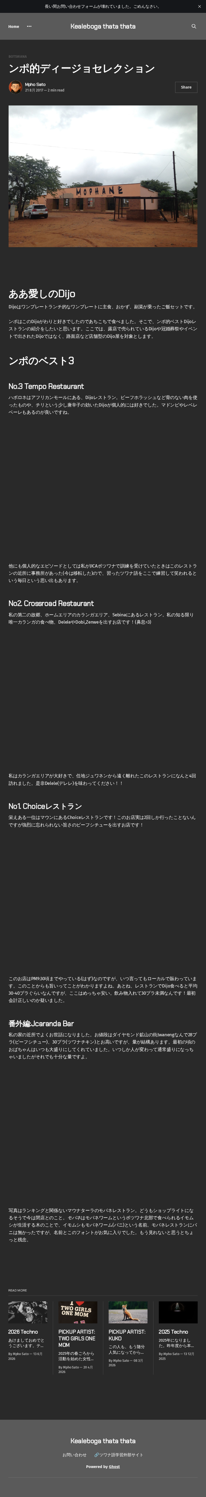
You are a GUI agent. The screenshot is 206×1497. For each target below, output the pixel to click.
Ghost (114, 1466)
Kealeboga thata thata (103, 26)
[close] (199, 6)
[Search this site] (194, 26)
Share (186, 87)
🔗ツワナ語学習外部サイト (119, 1454)
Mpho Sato (35, 84)
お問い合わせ (74, 1454)
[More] (29, 26)
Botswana (18, 56)
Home (13, 26)
